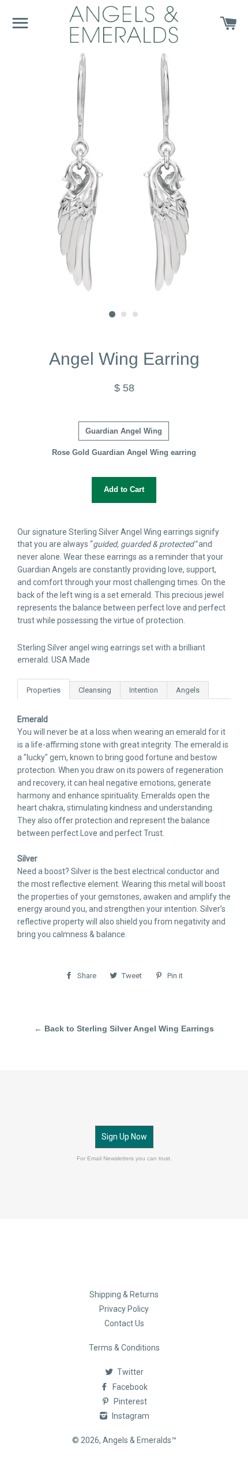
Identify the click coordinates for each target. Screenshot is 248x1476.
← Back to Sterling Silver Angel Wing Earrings (124, 1028)
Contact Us (124, 1323)
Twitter (129, 1372)
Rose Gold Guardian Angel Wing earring (124, 452)
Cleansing (94, 690)
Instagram (129, 1415)
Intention (143, 690)
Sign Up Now (124, 1136)
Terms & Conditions (124, 1347)
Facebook (129, 1387)
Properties (44, 690)
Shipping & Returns (124, 1294)
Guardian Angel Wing (123, 431)
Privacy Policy (124, 1309)
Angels (188, 690)
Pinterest (129, 1401)
